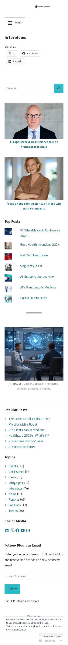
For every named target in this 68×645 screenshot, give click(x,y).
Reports (13, 499)
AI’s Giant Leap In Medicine (38, 287)
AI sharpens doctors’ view (37, 276)
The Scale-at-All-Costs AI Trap (29, 418)
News (12, 494)
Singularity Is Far (31, 266)
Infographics (16, 482)
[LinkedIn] (7, 530)
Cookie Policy (19, 629)
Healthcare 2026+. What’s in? (28, 435)
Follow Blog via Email (23, 545)
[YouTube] (22, 530)
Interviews (15, 488)
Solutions (14, 505)
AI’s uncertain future (22, 446)
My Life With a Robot (22, 424)
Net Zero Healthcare (34, 255)
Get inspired (16, 471)
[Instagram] (28, 530)
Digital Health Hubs (33, 298)
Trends (13, 510)
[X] (12, 530)
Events (13, 466)
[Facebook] (17, 530)
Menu (18, 22)
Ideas (12, 477)
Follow (12, 588)
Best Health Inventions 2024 (40, 244)
